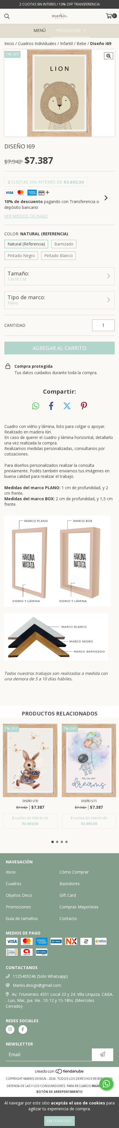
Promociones (18, 907)
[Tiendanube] (59, 1073)
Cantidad (14, 325)
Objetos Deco (19, 895)
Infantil (66, 43)
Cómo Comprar (74, 872)
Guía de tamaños (22, 918)
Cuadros (13, 883)
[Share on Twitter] (67, 406)
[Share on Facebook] (51, 406)
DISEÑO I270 (30, 801)
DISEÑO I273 (88, 801)
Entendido (59, 1120)
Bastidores (70, 883)
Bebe (81, 43)
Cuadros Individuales (37, 43)
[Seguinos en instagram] (10, 1029)
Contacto (68, 918)
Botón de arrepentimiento (59, 1092)
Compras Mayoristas (79, 907)
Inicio (9, 43)
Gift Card (68, 895)
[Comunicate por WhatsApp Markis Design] (106, 1083)
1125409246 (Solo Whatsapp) (40, 976)
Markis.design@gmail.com (37, 985)
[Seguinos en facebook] (22, 1029)
